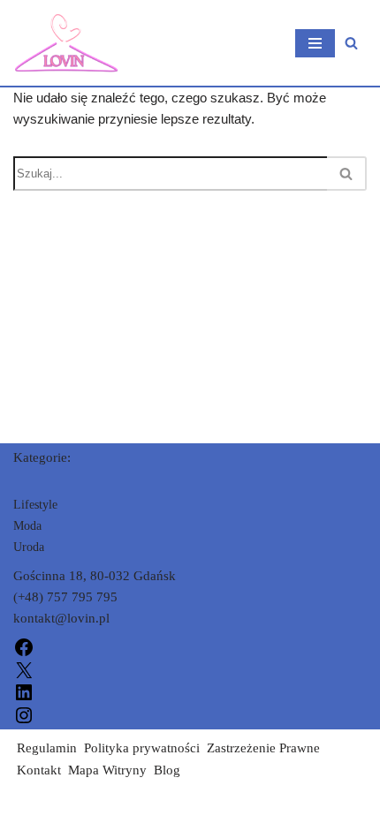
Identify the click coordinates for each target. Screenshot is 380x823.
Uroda (28, 547)
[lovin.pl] (66, 42)
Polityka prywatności (142, 748)
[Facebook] (23, 646)
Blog (167, 770)
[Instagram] (23, 713)
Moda (27, 525)
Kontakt (39, 770)
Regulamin (47, 748)
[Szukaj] (351, 42)
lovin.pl (34, 805)
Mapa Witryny (107, 770)
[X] (23, 668)
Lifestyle (35, 504)
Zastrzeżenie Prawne (263, 748)
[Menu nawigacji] (315, 43)
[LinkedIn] (23, 691)
